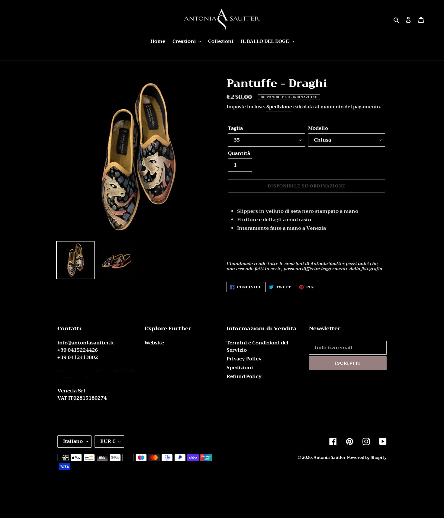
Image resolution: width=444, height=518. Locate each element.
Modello (318, 128)
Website (154, 343)
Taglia (235, 128)
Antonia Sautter (330, 457)
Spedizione (279, 107)
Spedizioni (240, 367)
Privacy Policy (244, 359)
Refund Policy (244, 376)
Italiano (73, 441)
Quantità (239, 153)
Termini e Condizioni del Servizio (257, 346)
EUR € (107, 441)
